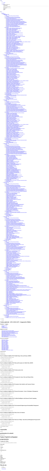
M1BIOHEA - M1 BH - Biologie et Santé (11, 113)
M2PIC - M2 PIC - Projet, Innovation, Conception (12, 86)
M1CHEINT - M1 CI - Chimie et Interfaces (11, 69)
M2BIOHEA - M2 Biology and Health (11, 197)
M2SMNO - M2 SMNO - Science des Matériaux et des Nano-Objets (14, 90)
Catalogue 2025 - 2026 (6, 54)
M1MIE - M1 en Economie (9, 160)
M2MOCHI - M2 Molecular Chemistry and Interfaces (12, 205)
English (4, 2)
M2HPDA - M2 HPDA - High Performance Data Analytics (13, 263)
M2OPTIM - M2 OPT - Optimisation (10, 131)
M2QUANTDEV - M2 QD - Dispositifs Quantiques (12, 89)
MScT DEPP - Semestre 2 (5, 349)
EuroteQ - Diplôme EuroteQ (9, 53)
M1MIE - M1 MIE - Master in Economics (11, 196)
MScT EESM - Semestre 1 (5, 342)
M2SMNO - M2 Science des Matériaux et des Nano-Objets (13, 177)
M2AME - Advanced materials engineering (11, 288)
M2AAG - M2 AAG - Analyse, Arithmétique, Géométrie (13, 120)
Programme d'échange (7, 52)
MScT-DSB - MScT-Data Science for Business (12, 150)
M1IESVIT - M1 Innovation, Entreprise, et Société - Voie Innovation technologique (16, 285)
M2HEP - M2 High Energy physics (10, 202)
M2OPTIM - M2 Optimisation (10, 173)
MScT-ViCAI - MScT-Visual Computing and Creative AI (13, 66)
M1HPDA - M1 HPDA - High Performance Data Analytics (13, 253)
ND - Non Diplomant (9, 213)
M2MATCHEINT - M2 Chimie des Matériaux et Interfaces (13, 169)
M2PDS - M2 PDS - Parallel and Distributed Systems (12, 266)
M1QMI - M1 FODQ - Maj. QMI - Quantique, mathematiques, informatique (15, 317)
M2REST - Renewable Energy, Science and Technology (13, 211)
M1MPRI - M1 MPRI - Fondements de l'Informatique (12, 74)
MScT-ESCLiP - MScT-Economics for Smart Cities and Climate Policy (15, 63)
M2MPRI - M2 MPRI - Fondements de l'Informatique (12, 84)
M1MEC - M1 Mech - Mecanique (10, 33)
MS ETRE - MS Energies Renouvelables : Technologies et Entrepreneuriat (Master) (16, 180)
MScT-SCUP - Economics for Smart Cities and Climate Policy (14, 248)
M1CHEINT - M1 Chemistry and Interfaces (11, 193)
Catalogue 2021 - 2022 (6, 216)
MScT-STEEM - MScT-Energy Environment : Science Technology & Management (16, 24)
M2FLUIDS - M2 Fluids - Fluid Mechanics (11, 201)
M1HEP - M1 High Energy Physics (10, 194)
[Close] (0, 470)
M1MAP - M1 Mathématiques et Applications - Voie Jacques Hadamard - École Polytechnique (17, 286)
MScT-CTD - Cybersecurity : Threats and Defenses (12, 221)
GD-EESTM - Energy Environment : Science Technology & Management (15, 277)
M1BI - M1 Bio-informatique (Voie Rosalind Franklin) (13, 281)
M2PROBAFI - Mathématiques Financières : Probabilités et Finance (14, 300)
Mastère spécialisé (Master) (8, 94)
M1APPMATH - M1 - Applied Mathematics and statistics (13, 226)
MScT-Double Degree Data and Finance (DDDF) (8, 330)
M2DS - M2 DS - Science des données (11, 40)
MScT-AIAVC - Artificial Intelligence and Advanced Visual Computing (15, 244)
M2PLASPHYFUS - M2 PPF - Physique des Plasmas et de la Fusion (14, 87)
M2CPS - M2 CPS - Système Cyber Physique (12, 78)
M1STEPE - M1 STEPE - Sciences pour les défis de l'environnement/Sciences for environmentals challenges (19, 287)
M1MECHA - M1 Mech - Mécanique (11, 117)
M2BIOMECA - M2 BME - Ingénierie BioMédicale (12, 77)
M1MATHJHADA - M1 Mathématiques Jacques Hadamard (13, 159)
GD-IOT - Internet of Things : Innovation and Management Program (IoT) (15, 278)
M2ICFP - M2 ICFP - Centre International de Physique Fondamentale (14, 125)
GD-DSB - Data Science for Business (11, 310)
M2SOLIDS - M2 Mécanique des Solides (11, 178)
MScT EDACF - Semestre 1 (5, 340)
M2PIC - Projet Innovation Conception (11, 238)
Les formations (3, 13)
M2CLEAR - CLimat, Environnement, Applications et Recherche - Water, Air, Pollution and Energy (18, 289)
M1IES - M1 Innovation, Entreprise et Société (12, 158)
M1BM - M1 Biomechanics (9, 227)
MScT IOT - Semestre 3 (5, 343)
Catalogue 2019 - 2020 (6, 270)
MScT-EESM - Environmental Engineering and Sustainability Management (15, 223)
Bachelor (6, 55)
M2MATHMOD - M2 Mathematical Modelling (12, 203)
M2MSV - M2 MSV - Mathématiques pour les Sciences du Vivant (14, 85)
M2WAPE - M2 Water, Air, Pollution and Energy (12, 209)
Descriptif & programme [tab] (5, 327)
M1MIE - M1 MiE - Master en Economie (11, 34)
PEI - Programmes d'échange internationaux (11, 142)
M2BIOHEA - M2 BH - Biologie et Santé (11, 76)
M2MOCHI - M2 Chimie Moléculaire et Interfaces (12, 171)
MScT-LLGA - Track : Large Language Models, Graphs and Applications (15, 23)
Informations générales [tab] (4, 325)
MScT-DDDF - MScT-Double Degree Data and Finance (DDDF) (14, 19)
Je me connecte (5, 5)
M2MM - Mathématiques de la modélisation (11, 296)
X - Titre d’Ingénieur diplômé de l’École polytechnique (13, 57)
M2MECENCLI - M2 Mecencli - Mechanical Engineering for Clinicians (15, 204)
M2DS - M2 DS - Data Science (10, 79)
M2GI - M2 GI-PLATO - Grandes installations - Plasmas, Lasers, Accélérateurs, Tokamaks (17, 80)
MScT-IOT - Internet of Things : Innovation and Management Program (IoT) (15, 224)
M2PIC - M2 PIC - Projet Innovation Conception (12, 47)
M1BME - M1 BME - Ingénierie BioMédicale (12, 29)
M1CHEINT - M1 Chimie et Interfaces (11, 156)
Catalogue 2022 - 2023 (6, 182)
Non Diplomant (7, 96)
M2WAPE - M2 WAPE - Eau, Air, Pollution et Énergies (13, 92)
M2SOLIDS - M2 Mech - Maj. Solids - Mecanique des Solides (14, 51)
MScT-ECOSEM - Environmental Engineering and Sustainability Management (16, 246)
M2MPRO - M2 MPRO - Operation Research (12, 265)
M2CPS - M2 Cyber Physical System (10, 198)
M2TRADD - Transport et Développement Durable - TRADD (14, 302)
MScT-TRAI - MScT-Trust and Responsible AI (12, 25)
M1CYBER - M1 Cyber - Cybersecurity (11, 252)
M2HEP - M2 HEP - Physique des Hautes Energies (12, 42)
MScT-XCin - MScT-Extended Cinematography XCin (13, 26)
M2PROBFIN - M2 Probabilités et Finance (11, 175)
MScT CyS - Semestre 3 (5, 341)
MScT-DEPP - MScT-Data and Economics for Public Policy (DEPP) (14, 107)
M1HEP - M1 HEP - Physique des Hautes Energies (12, 31)
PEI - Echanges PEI (8, 239)
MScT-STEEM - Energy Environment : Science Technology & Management (15, 225)
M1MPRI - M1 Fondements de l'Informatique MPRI (12, 161)
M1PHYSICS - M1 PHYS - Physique (11, 75)
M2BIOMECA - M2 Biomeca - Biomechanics (12, 231)
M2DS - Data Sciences (9, 234)
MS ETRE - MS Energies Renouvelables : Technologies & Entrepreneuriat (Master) (16, 212)
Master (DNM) (7, 27)
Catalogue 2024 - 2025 (6, 99)
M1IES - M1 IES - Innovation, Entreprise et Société (12, 32)
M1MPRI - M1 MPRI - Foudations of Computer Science (13, 257)
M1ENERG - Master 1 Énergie (10, 229)
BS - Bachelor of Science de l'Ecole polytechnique (12, 183)
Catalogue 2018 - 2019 (6, 305)
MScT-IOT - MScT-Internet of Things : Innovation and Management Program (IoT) (16, 22)
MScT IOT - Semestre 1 (5, 344)
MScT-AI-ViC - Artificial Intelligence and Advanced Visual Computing (15, 220)
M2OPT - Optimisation (9, 297)
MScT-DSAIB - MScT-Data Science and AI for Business (13, 20)
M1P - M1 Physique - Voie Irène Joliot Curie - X (12, 258)
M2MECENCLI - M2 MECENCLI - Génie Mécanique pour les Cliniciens (15, 128)
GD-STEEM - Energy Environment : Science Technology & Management (15, 314)
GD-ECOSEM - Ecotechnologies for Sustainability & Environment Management (16, 311)
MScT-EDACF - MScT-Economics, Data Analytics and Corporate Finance (15, 21)
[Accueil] (1, 0)
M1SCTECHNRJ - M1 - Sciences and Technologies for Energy (14, 259)
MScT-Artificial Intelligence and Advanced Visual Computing (9, 336)
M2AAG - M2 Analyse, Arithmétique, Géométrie (12, 162)
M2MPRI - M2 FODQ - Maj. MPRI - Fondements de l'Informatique (14, 44)
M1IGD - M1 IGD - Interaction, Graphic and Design (12, 254)
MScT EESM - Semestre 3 (5, 348)
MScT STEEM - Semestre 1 (5, 345)
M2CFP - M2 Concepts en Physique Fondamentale (12, 164)
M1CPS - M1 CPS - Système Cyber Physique (12, 70)
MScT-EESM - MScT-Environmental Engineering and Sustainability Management (16, 109)
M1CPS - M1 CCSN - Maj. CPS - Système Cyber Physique (13, 30)
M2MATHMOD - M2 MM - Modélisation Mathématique (13, 43)
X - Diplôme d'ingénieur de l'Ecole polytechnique (12, 273)
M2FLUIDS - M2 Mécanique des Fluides (11, 166)
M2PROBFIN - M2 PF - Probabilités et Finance (12, 48)
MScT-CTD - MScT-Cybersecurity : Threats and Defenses (13, 148)
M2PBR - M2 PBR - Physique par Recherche (11, 46)
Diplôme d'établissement (8, 103)
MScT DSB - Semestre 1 (5, 339)
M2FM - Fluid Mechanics (9, 292)
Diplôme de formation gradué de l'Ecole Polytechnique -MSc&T (12, 104)
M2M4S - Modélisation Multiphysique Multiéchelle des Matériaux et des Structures (16, 294)
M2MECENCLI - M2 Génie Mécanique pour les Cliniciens (13, 170)
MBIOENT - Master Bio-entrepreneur (11, 303)
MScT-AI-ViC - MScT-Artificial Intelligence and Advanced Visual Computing (15, 58)
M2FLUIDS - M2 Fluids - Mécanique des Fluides (12, 123)
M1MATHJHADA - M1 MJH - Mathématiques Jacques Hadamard (14, 72)
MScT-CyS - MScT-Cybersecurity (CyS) (11, 18)
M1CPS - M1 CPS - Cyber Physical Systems (11, 251)
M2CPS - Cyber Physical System (10, 233)
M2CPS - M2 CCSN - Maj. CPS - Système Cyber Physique (13, 39)
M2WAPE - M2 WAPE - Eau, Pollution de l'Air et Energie (13, 137)
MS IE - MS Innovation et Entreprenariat (11, 95)
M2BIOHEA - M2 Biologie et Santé (10, 163)
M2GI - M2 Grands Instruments (10, 167)
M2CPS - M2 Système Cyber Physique (11, 165)
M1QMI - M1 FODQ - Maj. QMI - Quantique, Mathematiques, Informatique (15, 36)
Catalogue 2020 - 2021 (6, 240)
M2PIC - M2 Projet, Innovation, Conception (11, 174)
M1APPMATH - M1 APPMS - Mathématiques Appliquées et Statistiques (15, 68)
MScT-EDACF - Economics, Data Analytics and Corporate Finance (14, 222)
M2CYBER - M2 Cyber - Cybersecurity (11, 262)
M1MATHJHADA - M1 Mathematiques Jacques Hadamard (13, 195)
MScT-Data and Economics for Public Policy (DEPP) (8, 334)
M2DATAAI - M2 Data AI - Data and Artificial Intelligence (13, 199)
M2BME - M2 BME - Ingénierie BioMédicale (12, 38)
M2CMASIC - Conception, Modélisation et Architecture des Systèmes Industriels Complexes (17, 290)
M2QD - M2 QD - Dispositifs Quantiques (11, 49)
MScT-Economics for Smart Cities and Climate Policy (8, 332)
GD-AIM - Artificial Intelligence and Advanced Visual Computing (14, 274)
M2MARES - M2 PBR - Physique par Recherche (12, 82)
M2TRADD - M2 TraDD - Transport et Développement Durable (14, 91)
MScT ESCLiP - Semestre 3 (5, 346)
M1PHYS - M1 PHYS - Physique (10, 35)
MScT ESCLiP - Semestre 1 (5, 347)
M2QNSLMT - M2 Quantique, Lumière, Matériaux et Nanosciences (14, 176)
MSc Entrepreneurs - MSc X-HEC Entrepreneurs (12, 93)
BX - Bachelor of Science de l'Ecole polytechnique (12, 15)
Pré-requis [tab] (3, 326)
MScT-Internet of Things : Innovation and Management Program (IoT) (10, 331)
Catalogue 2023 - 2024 (6, 143)
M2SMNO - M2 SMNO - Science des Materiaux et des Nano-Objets (14, 50)
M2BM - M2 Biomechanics (9, 232)
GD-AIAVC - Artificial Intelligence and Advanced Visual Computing (14, 309)
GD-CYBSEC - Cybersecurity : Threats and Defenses (13, 275)
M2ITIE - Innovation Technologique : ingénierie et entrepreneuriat (14, 293)
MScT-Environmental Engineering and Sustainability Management (10, 333)
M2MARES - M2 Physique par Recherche (11, 168)
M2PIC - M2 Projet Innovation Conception (11, 207)
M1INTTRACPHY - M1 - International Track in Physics (13, 255)
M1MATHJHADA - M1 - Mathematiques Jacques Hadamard (13, 230)
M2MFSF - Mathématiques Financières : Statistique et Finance (14, 295)
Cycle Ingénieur (7, 16)
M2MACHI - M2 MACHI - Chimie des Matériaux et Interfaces (14, 126)
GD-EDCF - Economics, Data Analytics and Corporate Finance (14, 276)
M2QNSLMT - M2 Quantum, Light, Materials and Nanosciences (14, 208)
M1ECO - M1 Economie (9, 283)
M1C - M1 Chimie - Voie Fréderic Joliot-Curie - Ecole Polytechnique (14, 282)
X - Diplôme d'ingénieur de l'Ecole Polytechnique (12, 316)
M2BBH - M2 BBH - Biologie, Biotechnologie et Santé (13, 37)
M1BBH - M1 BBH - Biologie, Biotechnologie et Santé (13, 28)
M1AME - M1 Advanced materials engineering (12, 280)
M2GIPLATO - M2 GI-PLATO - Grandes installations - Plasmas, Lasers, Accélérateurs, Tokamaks (18, 41)
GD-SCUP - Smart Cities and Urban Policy (11, 279)
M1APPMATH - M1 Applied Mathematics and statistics (13, 192)
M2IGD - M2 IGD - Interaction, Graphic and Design (12, 236)
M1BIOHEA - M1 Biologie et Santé (10, 155)
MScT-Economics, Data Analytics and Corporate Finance (9, 335)
